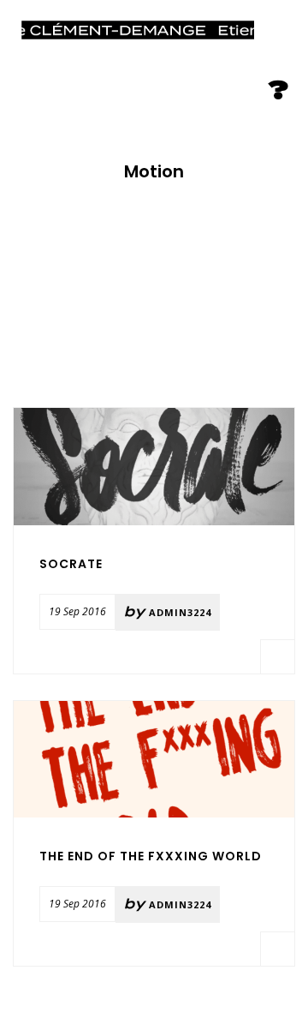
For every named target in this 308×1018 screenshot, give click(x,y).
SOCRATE (71, 563)
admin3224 (180, 612)
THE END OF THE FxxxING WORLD (150, 856)
